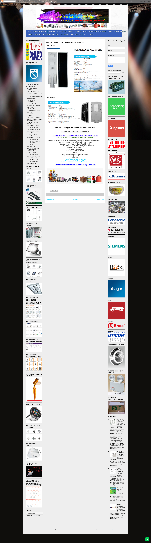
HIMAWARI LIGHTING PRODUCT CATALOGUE (120, 490)
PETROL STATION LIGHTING (32, 135)
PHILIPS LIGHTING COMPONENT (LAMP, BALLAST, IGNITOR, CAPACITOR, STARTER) (117, 472)
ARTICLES (78, 34)
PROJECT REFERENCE (39, 31)
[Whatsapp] (147, 539)
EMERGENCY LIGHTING (33, 137)
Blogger (112, 529)
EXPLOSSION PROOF (81, 31)
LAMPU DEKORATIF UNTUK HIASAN (32, 162)
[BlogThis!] (52, 191)
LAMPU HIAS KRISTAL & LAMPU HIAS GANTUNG (33, 155)
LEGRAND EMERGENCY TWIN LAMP (120, 453)
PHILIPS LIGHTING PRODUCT (32, 89)
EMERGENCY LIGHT (120, 31)
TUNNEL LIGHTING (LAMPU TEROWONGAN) (34, 120)
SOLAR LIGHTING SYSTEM (64, 31)
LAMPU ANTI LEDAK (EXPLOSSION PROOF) (33, 128)
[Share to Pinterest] (57, 191)
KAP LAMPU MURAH (32, 158)
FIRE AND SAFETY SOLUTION (97, 31)
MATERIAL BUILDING (67, 34)
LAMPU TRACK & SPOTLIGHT (31, 114)
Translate (38, 515)
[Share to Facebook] (55, 191)
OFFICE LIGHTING (32, 103)
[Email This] (50, 191)
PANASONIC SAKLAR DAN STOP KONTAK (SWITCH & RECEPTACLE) (121, 422)
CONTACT (91, 34)
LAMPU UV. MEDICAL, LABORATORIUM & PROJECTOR (33, 149)
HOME (29, 31)
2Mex (101, 529)
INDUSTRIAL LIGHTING (33, 91)
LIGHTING (52, 31)
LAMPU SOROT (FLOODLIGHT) (31, 101)
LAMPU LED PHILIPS (32, 139)
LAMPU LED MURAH (32, 160)
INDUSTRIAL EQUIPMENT (50, 34)
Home (75, 199)
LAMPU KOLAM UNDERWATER (31, 145)
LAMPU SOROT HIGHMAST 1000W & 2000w (34, 97)
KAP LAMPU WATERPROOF (31, 108)
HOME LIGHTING (31, 152)
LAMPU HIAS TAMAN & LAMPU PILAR (33, 142)
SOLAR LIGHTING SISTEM (34, 125)
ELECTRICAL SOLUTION (34, 34)
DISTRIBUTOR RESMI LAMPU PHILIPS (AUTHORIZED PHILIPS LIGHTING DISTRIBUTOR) (116, 438)
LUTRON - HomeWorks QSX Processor (121, 506)
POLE (110, 31)
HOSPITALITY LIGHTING (33, 105)
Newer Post (50, 199)
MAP (85, 34)
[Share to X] (54, 191)
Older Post (100, 199)
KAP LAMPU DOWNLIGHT (34, 117)
